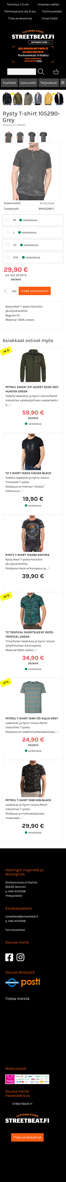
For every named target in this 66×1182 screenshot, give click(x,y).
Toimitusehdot (52, 11)
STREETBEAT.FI (22, 1103)
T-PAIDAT (20, 125)
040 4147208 (17, 891)
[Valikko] (63, 82)
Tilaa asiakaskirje (20, 18)
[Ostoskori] (56, 71)
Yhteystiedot (13, 895)
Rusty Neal (47, 203)
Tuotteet (9, 83)
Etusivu (7, 125)
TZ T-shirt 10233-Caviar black (28, 473)
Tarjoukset (48, 83)
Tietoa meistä (17, 998)
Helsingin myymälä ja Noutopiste (24, 872)
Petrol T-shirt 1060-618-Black (28, 800)
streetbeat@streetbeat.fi (21, 916)
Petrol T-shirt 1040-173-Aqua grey (31, 718)
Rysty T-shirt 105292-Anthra (27, 555)
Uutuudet (28, 83)
